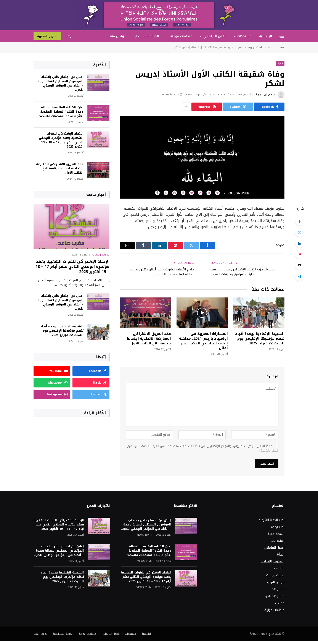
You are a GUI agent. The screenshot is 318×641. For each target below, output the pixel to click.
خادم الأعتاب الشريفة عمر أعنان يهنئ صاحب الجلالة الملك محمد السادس (162, 271)
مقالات (279, 603)
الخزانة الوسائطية (146, 36)
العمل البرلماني (214, 36)
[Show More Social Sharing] (186, 107)
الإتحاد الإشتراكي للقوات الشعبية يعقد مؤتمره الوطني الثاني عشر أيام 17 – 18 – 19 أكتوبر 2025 (61, 140)
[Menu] (281, 36)
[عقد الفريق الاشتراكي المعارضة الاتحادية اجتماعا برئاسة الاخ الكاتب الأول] (145, 312)
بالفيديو (279, 568)
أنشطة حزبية (276, 534)
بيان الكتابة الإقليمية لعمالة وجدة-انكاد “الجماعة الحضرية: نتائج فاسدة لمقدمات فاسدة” (61, 111)
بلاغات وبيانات (100, 255)
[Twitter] (299, 232)
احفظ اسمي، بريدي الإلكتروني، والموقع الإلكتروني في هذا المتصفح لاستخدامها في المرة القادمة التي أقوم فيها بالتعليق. (202, 448)
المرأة (280, 63)
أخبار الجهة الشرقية (271, 520)
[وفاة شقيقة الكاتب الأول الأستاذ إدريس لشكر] (202, 157)
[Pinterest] (299, 254)
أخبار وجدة (277, 527)
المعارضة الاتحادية (272, 561)
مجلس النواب (275, 582)
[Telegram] (299, 276)
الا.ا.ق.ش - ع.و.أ (265, 94)
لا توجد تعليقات (193, 94)
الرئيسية (265, 36)
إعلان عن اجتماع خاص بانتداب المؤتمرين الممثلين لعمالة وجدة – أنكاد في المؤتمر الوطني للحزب (59, 83)
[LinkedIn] (299, 243)
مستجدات (244, 36)
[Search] (69, 36)
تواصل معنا (117, 36)
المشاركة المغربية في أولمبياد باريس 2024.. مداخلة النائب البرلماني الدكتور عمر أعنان (203, 340)
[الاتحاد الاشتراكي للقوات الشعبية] (159, 15)
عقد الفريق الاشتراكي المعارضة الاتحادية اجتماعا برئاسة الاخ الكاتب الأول (149, 338)
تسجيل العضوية (47, 36)
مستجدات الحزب (274, 596)
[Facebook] (299, 221)
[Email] (299, 265)
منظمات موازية (181, 36)
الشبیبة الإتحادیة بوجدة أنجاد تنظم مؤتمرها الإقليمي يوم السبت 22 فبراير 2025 (259, 338)
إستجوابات (277, 540)
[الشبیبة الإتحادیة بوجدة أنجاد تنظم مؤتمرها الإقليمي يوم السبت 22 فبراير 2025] (258, 312)
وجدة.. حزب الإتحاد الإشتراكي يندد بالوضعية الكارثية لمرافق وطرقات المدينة (242, 271)
